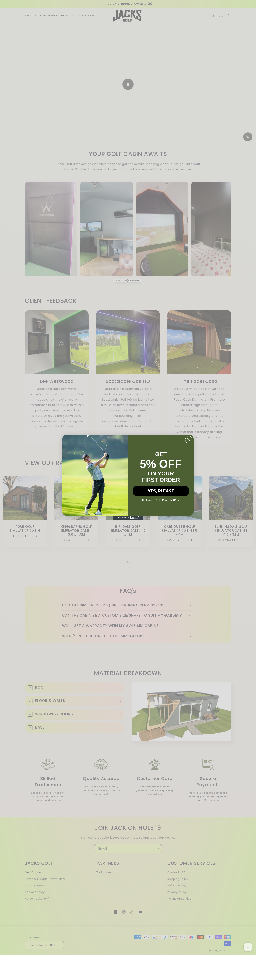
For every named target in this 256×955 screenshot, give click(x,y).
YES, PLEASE (161, 491)
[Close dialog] (189, 439)
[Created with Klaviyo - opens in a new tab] (128, 518)
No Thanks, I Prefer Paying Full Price (161, 500)
